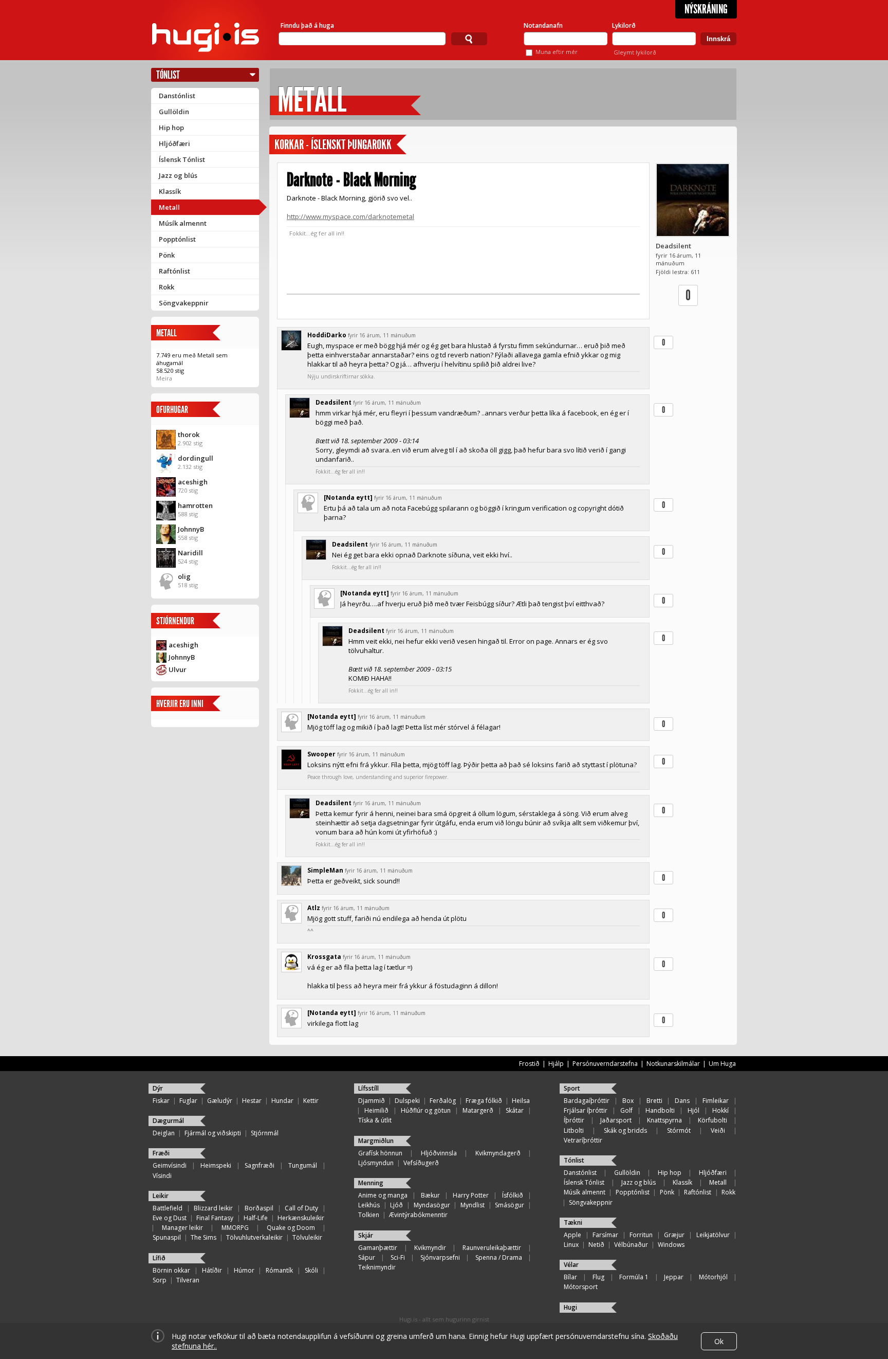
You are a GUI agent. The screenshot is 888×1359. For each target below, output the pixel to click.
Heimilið (376, 1110)
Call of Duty (301, 1208)
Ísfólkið (512, 1195)
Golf (626, 1110)
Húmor (244, 1270)
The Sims (203, 1237)
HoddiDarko (326, 335)
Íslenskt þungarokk (351, 145)
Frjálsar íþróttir (585, 1110)
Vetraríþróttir (583, 1140)
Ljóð (396, 1205)
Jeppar (673, 1277)
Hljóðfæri (174, 143)
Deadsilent (673, 245)
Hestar (252, 1100)
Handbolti (660, 1110)
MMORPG (235, 1227)
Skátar (515, 1110)
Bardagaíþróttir (586, 1100)
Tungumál (302, 1165)
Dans (682, 1100)
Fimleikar (715, 1100)
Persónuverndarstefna (605, 1063)
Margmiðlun (376, 1140)
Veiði (718, 1130)
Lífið (159, 1258)
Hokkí (720, 1110)
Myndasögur (432, 1205)
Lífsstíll (368, 1088)
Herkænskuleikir (301, 1217)
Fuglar (188, 1100)
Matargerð (477, 1110)
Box (628, 1100)
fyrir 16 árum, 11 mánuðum (382, 335)
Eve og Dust (170, 1217)
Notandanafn (543, 25)
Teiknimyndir (377, 1267)
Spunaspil (167, 1237)
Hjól (693, 1110)
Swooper (321, 754)
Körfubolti (712, 1120)
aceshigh (193, 481)
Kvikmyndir (430, 1247)
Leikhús (369, 1205)
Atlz (313, 907)
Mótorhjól (713, 1277)
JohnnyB (191, 529)
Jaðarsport (616, 1120)
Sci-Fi (398, 1257)
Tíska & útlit (375, 1120)
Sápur (366, 1257)
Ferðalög (443, 1100)
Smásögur (509, 1205)
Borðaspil (259, 1208)
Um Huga (722, 1063)
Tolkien (368, 1214)
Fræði (161, 1153)
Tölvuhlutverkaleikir (254, 1237)
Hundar (282, 1100)
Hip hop (171, 127)
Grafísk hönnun (380, 1153)
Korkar (289, 145)
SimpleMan (325, 870)
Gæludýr (219, 1100)
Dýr (158, 1088)
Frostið (529, 1063)
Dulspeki (407, 1100)
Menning (370, 1183)
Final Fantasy (214, 1217)
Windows (671, 1244)
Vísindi (162, 1175)
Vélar (571, 1264)
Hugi (570, 1307)
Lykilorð (624, 25)
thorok (188, 434)
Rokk (166, 287)
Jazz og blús (178, 175)
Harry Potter (471, 1195)
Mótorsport (581, 1286)
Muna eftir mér (556, 52)
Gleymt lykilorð (635, 52)
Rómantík (279, 1270)
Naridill (190, 552)
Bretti (654, 1100)
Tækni (573, 1222)
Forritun (641, 1234)
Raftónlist (174, 271)
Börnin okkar (171, 1270)
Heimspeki (215, 1165)
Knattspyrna (664, 1120)
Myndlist (472, 1205)
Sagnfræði (259, 1165)
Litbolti (574, 1130)
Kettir (311, 1100)
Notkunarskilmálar (673, 1063)
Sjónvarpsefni (440, 1257)
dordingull (195, 458)
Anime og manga (383, 1195)
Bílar (570, 1277)
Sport (572, 1088)
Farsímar (605, 1234)
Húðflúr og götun (426, 1110)
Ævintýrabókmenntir (418, 1214)
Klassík (170, 191)
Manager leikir (182, 1227)
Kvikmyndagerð (498, 1153)
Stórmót (679, 1130)
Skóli (311, 1270)
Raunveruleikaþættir (491, 1247)
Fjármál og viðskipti (212, 1133)
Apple (572, 1234)
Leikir (161, 1195)
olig (184, 576)
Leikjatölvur (713, 1234)
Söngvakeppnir (184, 302)
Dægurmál (168, 1120)
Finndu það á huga (307, 25)
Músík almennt (183, 223)
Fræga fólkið (484, 1100)
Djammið (371, 1100)
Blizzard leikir (213, 1208)
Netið (596, 1244)
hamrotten (195, 505)
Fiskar (161, 1100)
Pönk (167, 255)
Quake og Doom (291, 1227)
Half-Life (256, 1217)
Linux (571, 1244)
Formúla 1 (634, 1277)
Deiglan (164, 1133)
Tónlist (168, 74)
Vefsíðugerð (421, 1162)
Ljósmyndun (376, 1162)
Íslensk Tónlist (182, 159)
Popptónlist (177, 239)
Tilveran (187, 1280)
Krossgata (324, 956)
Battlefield (167, 1208)
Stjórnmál (265, 1133)
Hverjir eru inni (179, 704)
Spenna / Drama (498, 1257)
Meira (164, 378)
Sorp (159, 1280)
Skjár (365, 1235)
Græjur (674, 1234)
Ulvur (178, 669)
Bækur (430, 1195)
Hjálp (556, 1063)
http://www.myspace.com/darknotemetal (350, 216)
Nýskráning (706, 9)
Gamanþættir (377, 1247)
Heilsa (521, 1100)
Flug (598, 1277)
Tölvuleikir (307, 1237)
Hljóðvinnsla (439, 1153)
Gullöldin (174, 111)
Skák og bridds (625, 1130)
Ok (719, 1341)
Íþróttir (574, 1120)
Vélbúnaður (631, 1244)
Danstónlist (177, 95)
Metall (169, 207)
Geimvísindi (170, 1165)
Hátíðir (212, 1270)
